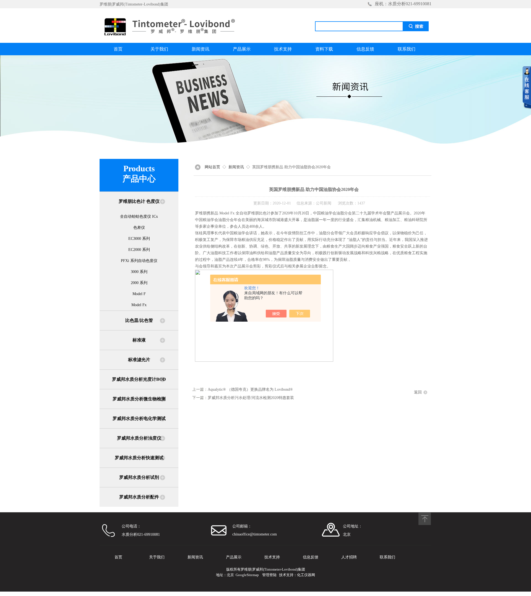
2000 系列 (139, 283)
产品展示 (242, 49)
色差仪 (139, 227)
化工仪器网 (306, 575)
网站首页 (212, 167)
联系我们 (406, 49)
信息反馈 (365, 49)
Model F (139, 294)
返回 (418, 392)
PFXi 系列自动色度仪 (139, 261)
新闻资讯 (200, 49)
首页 (118, 49)
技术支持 (283, 49)
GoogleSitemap (247, 575)
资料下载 (324, 49)
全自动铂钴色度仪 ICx (139, 216)
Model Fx (139, 305)
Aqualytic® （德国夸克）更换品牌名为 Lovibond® (250, 389)
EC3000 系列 (139, 239)
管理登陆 (269, 575)
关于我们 (159, 49)
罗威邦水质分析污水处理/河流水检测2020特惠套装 (251, 398)
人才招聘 (349, 557)
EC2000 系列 (139, 250)
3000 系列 (139, 272)
